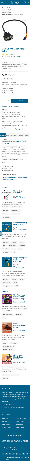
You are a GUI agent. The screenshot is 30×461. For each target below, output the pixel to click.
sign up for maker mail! (15, 435)
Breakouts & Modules (8, 10)
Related (21, 135)
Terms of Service (21, 418)
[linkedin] (20, 454)
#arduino (5, 242)
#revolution (6, 217)
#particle (22, 245)
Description (3, 135)
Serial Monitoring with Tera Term (20, 224)
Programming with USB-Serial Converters (20, 259)
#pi (4, 245)
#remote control (7, 349)
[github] (17, 454)
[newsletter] (23, 454)
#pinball (5, 378)
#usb (21, 279)
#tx (14, 252)
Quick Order (19, 424)
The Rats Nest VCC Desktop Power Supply (19, 297)
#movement (15, 214)
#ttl (17, 286)
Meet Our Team (6, 421)
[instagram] (10, 454)
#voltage (18, 314)
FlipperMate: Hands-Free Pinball (18, 357)
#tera (20, 249)
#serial (14, 242)
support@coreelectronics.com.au (14, 407)
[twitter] (13, 454)
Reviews (27, 135)
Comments (9, 135)
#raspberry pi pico (8, 346)
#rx (13, 249)
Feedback (0, 233)
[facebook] (3, 454)
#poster (5, 210)
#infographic (15, 210)
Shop (8, 7)
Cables (5, 179)
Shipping (15, 135)
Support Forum (6, 427)
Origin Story (5, 418)
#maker (5, 214)
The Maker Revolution (17, 192)
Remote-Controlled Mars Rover (19, 325)
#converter (6, 282)
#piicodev (13, 343)
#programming (7, 286)
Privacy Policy (20, 421)
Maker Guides (6, 424)
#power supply (7, 314)
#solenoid (15, 375)
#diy (4, 318)
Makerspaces (20, 427)
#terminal (5, 252)
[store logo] (15, 2)
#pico (4, 343)
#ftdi (15, 282)
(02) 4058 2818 (9, 404)
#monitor (5, 249)
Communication (6, 12)
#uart (21, 242)
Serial (11, 179)
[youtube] (6, 454)
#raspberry (12, 245)
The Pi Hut (18, 56)
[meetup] (27, 454)
